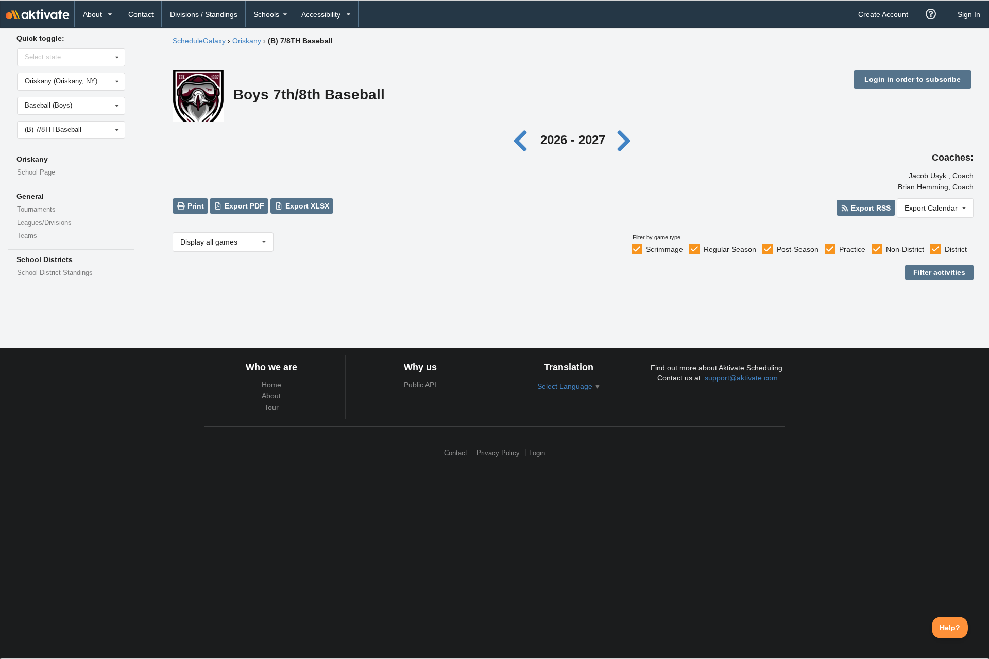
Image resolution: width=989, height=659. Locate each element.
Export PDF (243, 206)
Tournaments (36, 209)
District (956, 249)
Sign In (969, 14)
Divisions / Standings (203, 14)
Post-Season (798, 249)
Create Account (883, 14)
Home (271, 384)
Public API (420, 384)
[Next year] (624, 140)
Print (194, 206)
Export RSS (870, 208)
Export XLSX (306, 206)
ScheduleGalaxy (199, 41)
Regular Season (730, 249)
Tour (271, 407)
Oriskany (246, 41)
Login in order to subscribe (912, 79)
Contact (141, 14)
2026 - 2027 (572, 140)
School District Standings (55, 272)
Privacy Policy (498, 452)
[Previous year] (523, 140)
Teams (27, 235)
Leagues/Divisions (44, 223)
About (271, 396)
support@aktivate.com (741, 378)
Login (537, 452)
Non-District (905, 249)
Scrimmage (664, 249)
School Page (36, 172)
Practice (852, 249)
